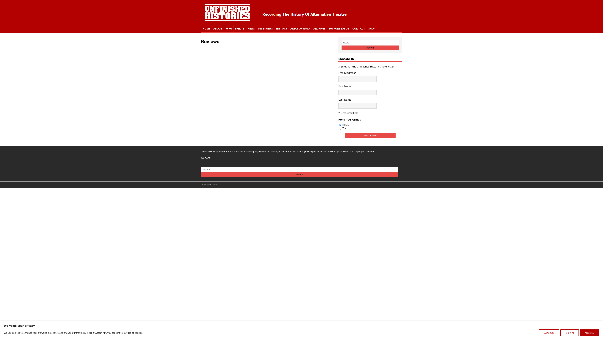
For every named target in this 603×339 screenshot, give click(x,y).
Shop (371, 28)
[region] (301, 330)
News (251, 28)
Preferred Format (349, 119)
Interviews (265, 28)
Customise (549, 332)
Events (239, 28)
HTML (345, 124)
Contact (358, 28)
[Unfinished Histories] (275, 23)
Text (344, 128)
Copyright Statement (364, 151)
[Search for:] (370, 43)
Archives (319, 28)
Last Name (344, 99)
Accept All (590, 332)
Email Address (347, 73)
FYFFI (229, 28)
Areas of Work (300, 28)
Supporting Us (339, 28)
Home (206, 28)
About (217, 28)
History (281, 28)
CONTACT (205, 158)
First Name (344, 86)
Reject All (569, 332)
